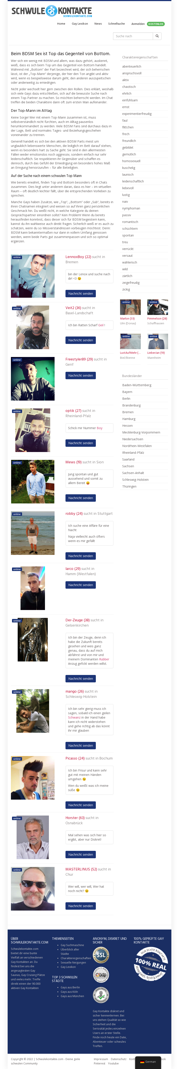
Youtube (113, 1063)
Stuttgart (105, 514)
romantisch (130, 222)
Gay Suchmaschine (72, 945)
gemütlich (129, 154)
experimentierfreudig (136, 114)
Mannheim (154, 358)
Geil (100, 325)
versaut (127, 255)
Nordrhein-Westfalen (137, 446)
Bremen (71, 262)
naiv (125, 201)
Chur (69, 874)
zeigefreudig (130, 282)
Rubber (104, 659)
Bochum (106, 758)
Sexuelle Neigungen (73, 962)
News (98, 23)
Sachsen (128, 466)
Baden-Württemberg (136, 385)
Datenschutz (118, 1059)
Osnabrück (74, 823)
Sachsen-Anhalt (133, 473)
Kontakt (134, 1059)
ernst (125, 107)
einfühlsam (130, 100)
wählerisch (129, 262)
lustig (126, 195)
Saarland (128, 459)
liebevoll (128, 188)
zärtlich (127, 276)
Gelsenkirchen (77, 625)
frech (125, 134)
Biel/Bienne (127, 358)
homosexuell (131, 161)
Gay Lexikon (80, 23)
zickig (126, 289)
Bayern (127, 392)
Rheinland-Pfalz (78, 416)
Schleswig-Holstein (81, 697)
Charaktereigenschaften (76, 958)
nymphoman (131, 208)
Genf (69, 364)
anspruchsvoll (131, 73)
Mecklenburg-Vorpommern (141, 432)
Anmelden (147, 24)
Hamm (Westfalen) (80, 574)
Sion (100, 462)
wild (125, 269)
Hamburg (128, 419)
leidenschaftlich (133, 181)
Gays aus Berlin (70, 987)
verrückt (128, 249)
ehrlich (126, 93)
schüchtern (130, 228)
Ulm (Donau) (128, 323)
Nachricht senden (80, 293)
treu (125, 242)
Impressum (101, 1059)
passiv (126, 215)
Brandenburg (131, 405)
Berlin (126, 398)
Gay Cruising (29, 975)
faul (124, 120)
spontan (128, 235)
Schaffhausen (155, 323)
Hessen (127, 425)
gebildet (127, 147)
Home (61, 23)
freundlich (129, 141)
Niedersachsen (132, 439)
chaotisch (129, 87)
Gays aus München (72, 996)
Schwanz (74, 717)
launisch (128, 174)
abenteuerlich (131, 66)
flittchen (128, 127)
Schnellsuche (116, 23)
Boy (99, 428)
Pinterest (99, 1063)
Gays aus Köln (69, 992)
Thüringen (129, 486)
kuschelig (128, 168)
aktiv (125, 80)
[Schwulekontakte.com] (52, 10)
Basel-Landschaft (79, 313)
